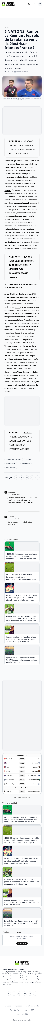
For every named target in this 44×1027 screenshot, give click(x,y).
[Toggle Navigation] (40, 4)
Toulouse (29, 193)
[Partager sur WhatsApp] (27, 477)
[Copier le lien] (37, 477)
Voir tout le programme (22, 797)
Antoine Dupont (18, 336)
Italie (13, 330)
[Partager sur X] (16, 477)
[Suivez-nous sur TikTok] (30, 994)
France (14, 170)
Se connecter (22, 943)
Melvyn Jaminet (24, 245)
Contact (8, 1006)
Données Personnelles (18, 1010)
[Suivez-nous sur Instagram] (19, 994)
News (7, 27)
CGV (32, 1010)
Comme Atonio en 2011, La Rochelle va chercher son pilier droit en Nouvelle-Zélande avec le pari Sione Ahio (21, 639)
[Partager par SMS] (32, 477)
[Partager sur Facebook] (21, 477)
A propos (18, 1006)
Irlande (8, 170)
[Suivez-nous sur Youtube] (25, 994)
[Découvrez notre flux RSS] (35, 994)
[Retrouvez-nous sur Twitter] (9, 994)
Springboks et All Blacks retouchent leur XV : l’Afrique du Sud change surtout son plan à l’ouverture (21, 660)
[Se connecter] (34, 4)
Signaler (17, 494)
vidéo (17, 307)
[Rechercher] (29, 4)
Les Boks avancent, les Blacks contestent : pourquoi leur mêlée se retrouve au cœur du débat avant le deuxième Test (22, 618)
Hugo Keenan (18, 187)
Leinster (19, 193)
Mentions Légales (32, 1006)
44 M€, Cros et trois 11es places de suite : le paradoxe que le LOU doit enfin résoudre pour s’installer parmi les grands (21, 597)
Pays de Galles (23, 352)
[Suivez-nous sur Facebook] (14, 994)
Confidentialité (22, 1014)
